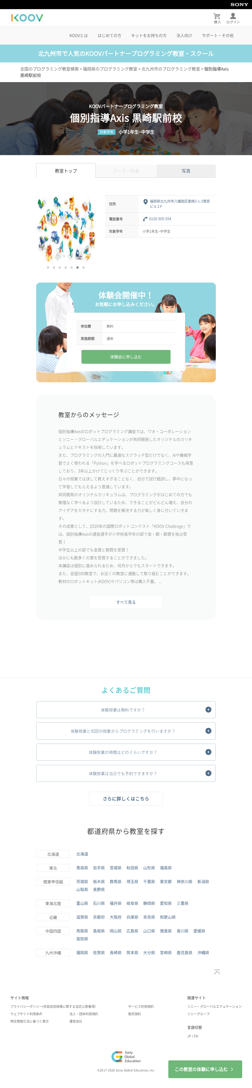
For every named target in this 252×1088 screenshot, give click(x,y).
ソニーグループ (198, 1013)
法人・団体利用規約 (83, 1013)
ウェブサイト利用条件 (26, 1013)
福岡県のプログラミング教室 (110, 69)
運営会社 (75, 1021)
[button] (48, 267)
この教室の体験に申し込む (201, 1069)
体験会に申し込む (126, 357)
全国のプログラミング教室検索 (49, 69)
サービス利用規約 (141, 1006)
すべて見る (126, 602)
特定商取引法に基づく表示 (29, 1021)
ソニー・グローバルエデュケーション (214, 1006)
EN (196, 1036)
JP (189, 1036)
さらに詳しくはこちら (126, 799)
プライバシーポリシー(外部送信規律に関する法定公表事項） (54, 1006)
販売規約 (134, 1013)
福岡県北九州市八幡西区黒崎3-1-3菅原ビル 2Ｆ (180, 203)
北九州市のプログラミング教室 (171, 69)
